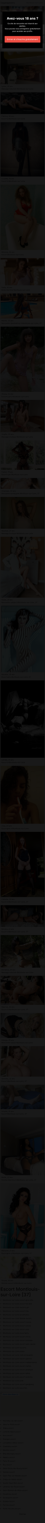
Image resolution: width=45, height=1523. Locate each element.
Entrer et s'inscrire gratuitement (22, 39)
